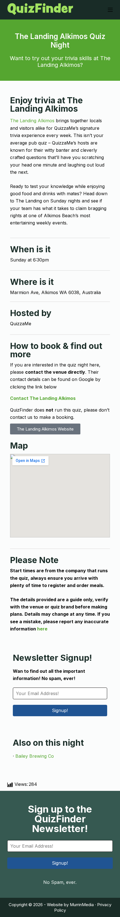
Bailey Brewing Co (34, 756)
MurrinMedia (82, 904)
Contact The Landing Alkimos (43, 398)
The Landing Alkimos (32, 120)
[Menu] (110, 9)
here (42, 629)
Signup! (60, 710)
